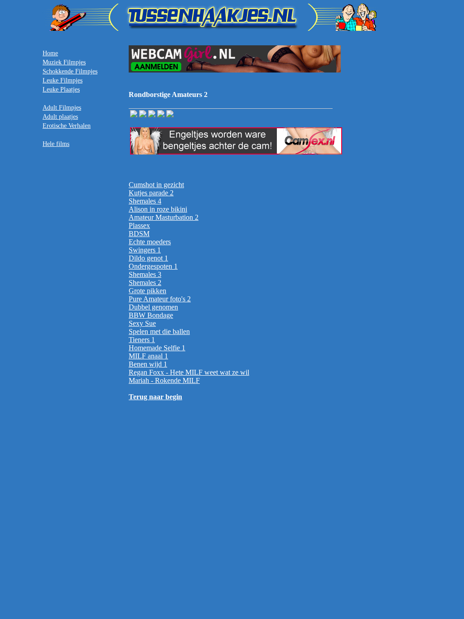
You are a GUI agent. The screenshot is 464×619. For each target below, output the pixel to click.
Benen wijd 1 (148, 364)
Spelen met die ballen (159, 331)
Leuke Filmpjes (62, 80)
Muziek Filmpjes (64, 62)
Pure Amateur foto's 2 (160, 299)
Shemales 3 (145, 274)
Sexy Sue (142, 323)
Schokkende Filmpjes (70, 71)
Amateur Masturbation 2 (163, 217)
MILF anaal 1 (148, 356)
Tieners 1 (142, 339)
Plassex (139, 225)
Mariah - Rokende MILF (164, 380)
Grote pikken (147, 291)
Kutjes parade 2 (151, 193)
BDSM (139, 233)
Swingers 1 (145, 250)
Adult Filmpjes (62, 107)
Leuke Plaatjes (61, 89)
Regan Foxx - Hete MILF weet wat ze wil (189, 372)
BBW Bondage (151, 315)
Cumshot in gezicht (156, 185)
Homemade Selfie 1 (157, 348)
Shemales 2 (145, 282)
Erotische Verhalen (67, 125)
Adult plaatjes (60, 116)
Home (50, 53)
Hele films (56, 143)
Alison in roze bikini (158, 209)
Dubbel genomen (153, 307)
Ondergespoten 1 (153, 266)
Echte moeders (150, 242)
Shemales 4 (145, 201)
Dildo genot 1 (148, 258)
